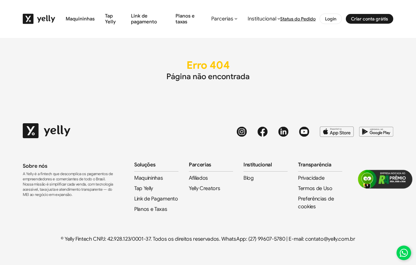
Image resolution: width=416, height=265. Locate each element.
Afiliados (198, 178)
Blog (248, 178)
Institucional (262, 19)
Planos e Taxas (150, 209)
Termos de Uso (315, 188)
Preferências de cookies (316, 203)
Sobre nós (35, 166)
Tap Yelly (110, 19)
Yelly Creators (204, 188)
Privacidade (311, 178)
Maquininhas (80, 19)
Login (330, 19)
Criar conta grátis (369, 19)
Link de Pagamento (156, 199)
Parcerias (222, 19)
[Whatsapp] (403, 253)
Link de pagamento (144, 19)
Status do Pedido (298, 19)
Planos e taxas (185, 19)
